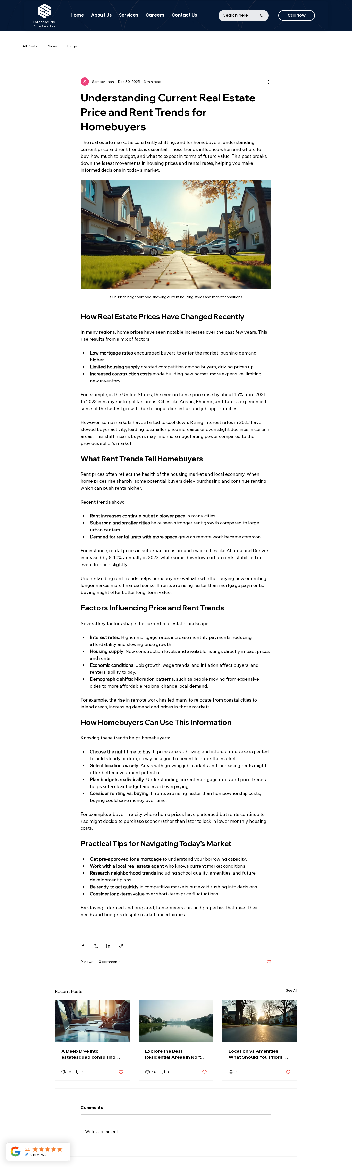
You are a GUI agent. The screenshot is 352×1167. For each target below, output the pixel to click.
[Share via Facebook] (83, 945)
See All (291, 990)
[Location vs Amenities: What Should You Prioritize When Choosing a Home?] (259, 1021)
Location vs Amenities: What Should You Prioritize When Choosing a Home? (259, 1054)
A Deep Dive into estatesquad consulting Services (88, 1054)
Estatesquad (44, 22)
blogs (72, 46)
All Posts (30, 46)
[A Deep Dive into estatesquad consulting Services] (92, 1021)
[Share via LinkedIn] (108, 945)
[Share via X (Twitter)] (95, 945)
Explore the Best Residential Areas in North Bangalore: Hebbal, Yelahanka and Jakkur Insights (174, 1054)
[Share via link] (121, 945)
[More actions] (268, 82)
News (52, 46)
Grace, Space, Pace (44, 26)
